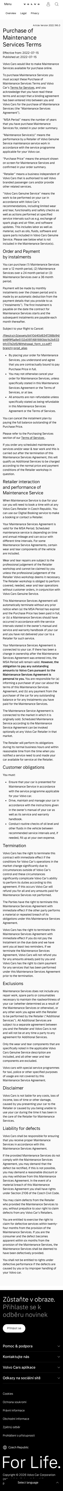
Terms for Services (22, 87)
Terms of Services (33, 438)
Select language (28, 1482)
